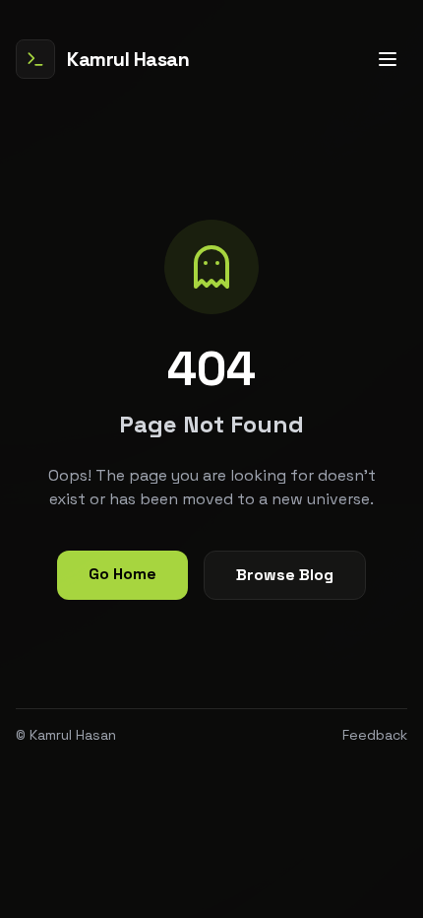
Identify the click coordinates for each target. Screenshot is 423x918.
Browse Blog (284, 574)
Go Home (122, 573)
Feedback (374, 735)
